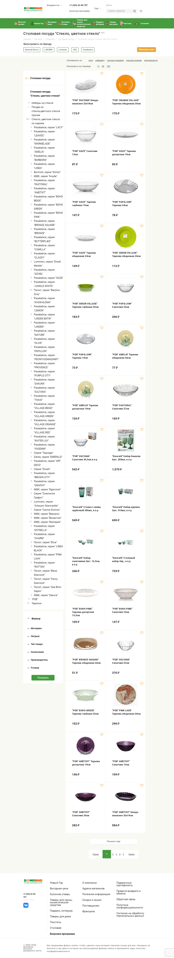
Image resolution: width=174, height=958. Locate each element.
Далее (131, 854)
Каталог (38, 39)
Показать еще (113, 841)
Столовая (50, 39)
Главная (27, 39)
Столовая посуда (66, 39)
